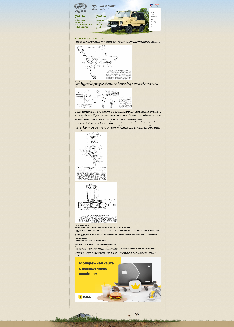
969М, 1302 (154, 17)
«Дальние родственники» (83, 24)
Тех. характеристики (82, 29)
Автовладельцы (101, 15)
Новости (99, 24)
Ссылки (98, 26)
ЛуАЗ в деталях (80, 22)
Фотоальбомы (101, 18)
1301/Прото (155, 22)
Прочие (153, 27)
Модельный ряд (80, 20)
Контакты (99, 29)
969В (152, 12)
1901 (152, 19)
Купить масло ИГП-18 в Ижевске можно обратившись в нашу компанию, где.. (97, 252)
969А (152, 14)
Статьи (98, 22)
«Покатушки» (100, 20)
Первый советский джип (83, 18)
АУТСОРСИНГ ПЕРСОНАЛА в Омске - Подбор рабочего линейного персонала (96, 244)
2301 (152, 24)
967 (152, 9)
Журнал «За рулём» (81, 26)
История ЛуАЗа (80, 15)
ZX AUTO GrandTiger (88, 240)
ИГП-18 (77, 253)
